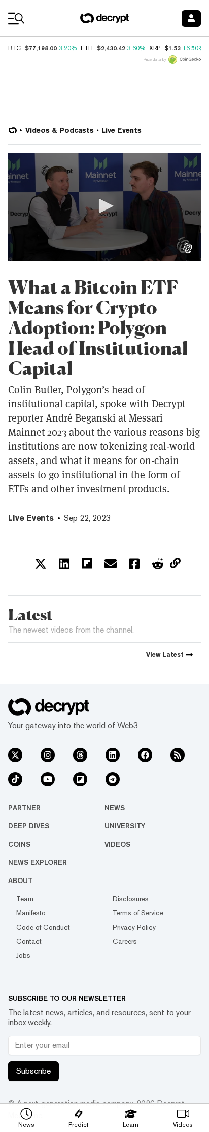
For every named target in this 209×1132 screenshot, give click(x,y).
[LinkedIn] (113, 755)
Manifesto (31, 913)
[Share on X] (40, 564)
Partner (24, 808)
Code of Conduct (43, 927)
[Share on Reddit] (158, 564)
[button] (104, 206)
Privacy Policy (134, 927)
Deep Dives (28, 826)
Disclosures (131, 899)
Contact (29, 941)
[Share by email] (110, 564)
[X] (15, 755)
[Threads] (80, 755)
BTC (14, 48)
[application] (104, 207)
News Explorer (37, 862)
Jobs (23, 955)
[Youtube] (48, 779)
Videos (117, 844)
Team (24, 899)
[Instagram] (48, 755)
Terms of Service (138, 913)
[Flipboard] (80, 779)
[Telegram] (113, 779)
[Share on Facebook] (134, 564)
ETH (87, 48)
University (124, 826)
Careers (125, 941)
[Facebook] (145, 755)
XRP (154, 48)
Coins (19, 844)
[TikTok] (15, 779)
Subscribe (33, 1071)
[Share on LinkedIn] (64, 564)
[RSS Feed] (177, 755)
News (114, 808)
